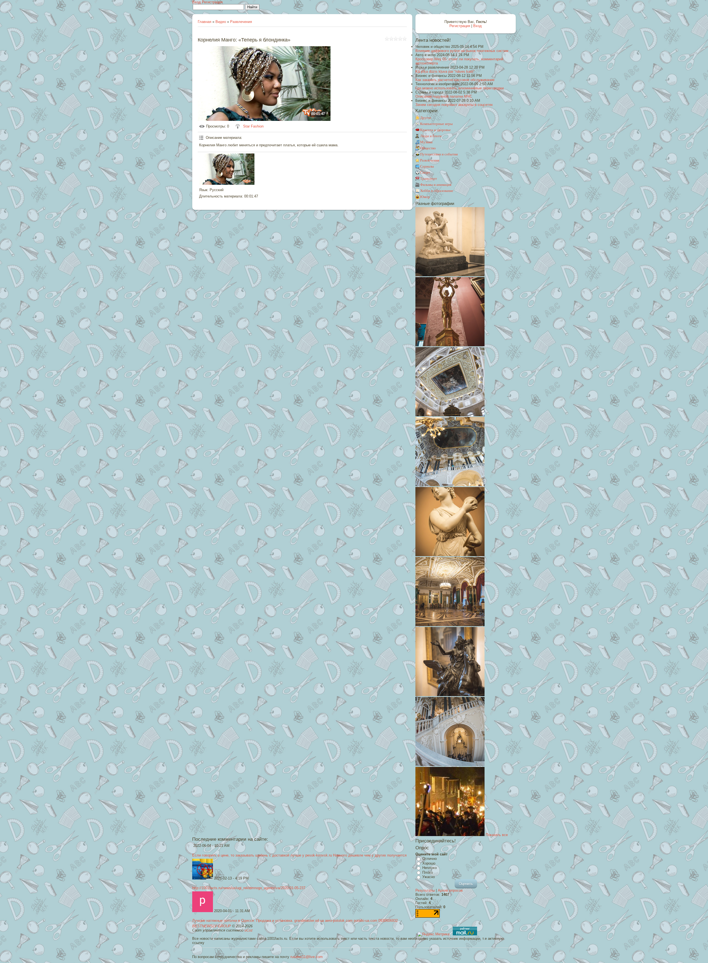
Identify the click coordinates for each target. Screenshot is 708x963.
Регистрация (212, 2)
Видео (220, 22)
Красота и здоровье (435, 130)
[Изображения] (226, 169)
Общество (428, 148)
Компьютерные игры (436, 124)
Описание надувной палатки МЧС (443, 96)
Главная (204, 22)
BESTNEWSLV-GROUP (211, 926)
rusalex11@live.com (306, 957)
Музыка (426, 142)
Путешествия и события (439, 154)
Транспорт (428, 178)
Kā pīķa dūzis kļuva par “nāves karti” (444, 71)
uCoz (248, 930)
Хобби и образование (436, 191)
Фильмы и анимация (435, 185)
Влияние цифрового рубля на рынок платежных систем (461, 51)
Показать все (497, 835)
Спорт (425, 172)
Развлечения (241, 22)
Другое (425, 118)
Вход (196, 2)
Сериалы (427, 166)
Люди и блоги (430, 136)
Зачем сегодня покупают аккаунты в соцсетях (454, 105)
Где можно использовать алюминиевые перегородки (459, 88)
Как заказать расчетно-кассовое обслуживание (454, 80)
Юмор (425, 197)
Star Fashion (253, 126)
